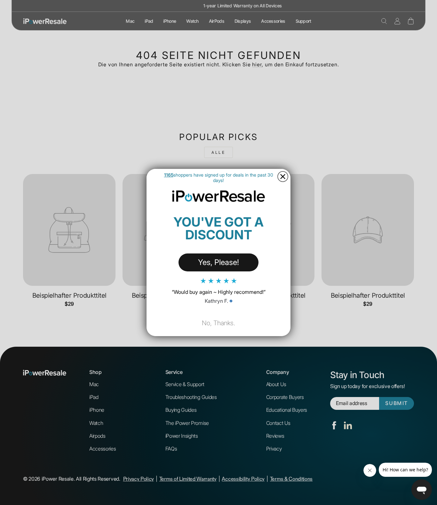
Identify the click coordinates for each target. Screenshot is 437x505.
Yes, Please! (218, 262)
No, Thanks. (218, 323)
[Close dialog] (283, 176)
